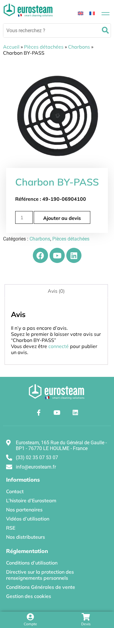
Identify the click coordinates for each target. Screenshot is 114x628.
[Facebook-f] (38, 412)
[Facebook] (40, 255)
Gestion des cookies (28, 596)
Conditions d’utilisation (31, 563)
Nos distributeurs (25, 537)
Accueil (11, 47)
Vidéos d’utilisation (27, 519)
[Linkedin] (73, 255)
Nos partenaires (24, 510)
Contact (15, 491)
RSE (10, 528)
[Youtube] (57, 255)
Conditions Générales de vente (40, 587)
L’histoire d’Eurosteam (31, 500)
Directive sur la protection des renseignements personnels (40, 575)
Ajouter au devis (62, 218)
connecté (58, 346)
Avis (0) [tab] (56, 291)
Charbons (79, 47)
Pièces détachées (44, 47)
